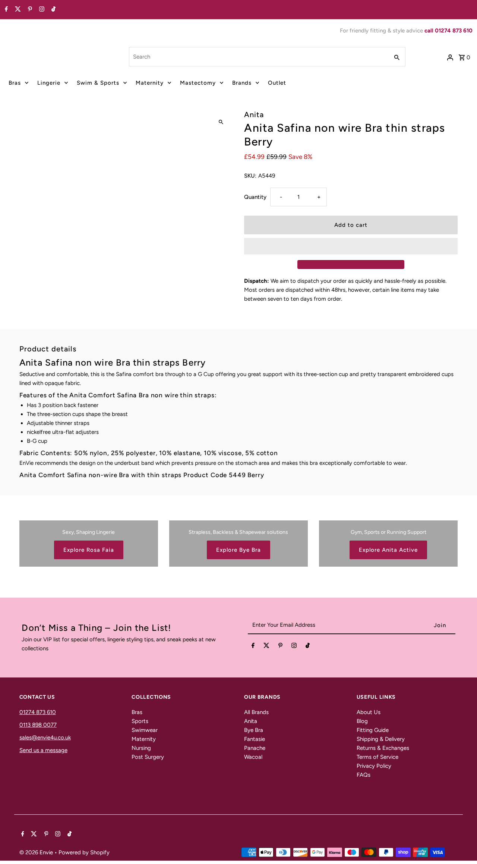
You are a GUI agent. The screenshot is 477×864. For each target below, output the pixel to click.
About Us (368, 712)
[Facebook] (5, 9)
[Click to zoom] (220, 122)
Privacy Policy (374, 766)
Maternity (150, 82)
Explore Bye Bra (238, 550)
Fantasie (254, 739)
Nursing (141, 748)
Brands (242, 82)
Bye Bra (253, 730)
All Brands (256, 712)
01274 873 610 (37, 712)
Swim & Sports (98, 82)
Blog (362, 721)
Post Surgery (148, 757)
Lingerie (48, 82)
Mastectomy (198, 82)
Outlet (277, 82)
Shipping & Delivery (381, 739)
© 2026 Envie (36, 852)
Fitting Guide (373, 730)
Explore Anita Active (388, 550)
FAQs (363, 774)
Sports (140, 721)
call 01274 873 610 (448, 30)
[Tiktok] (53, 9)
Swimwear (145, 730)
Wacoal (253, 757)
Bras (15, 82)
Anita (250, 721)
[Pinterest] (29, 9)
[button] (351, 246)
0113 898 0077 (38, 724)
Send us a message (43, 750)
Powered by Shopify (84, 852)
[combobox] (258, 56)
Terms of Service (377, 757)
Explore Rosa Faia (88, 550)
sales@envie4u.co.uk (45, 737)
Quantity (255, 197)
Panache (254, 748)
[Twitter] (17, 9)
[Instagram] (40, 9)
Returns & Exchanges (383, 748)
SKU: (250, 175)
